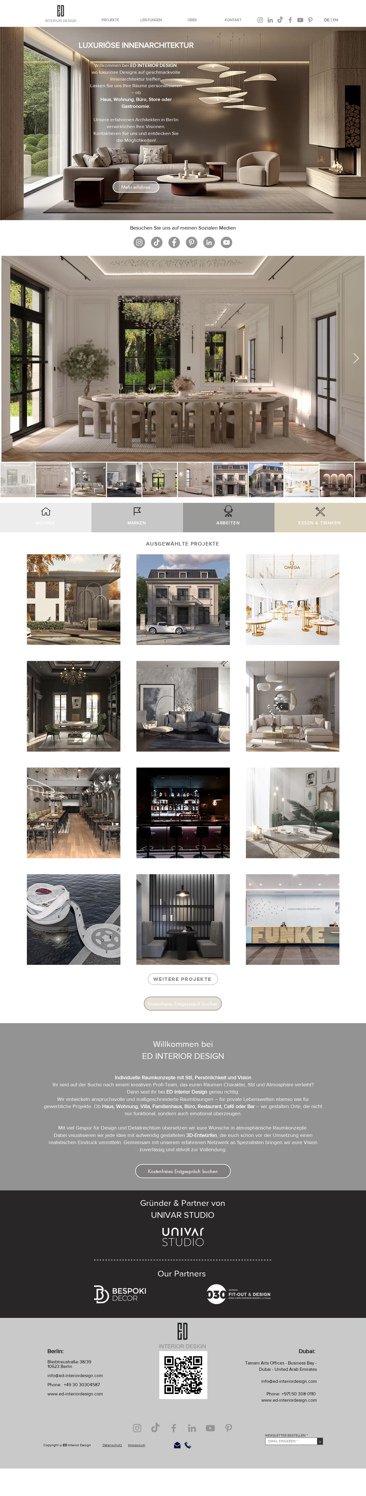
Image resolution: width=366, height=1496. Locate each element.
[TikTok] (280, 20)
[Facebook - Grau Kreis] (174, 242)
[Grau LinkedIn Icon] (270, 20)
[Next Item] (356, 358)
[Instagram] (260, 20)
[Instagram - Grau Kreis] (139, 242)
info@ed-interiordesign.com (75, 1375)
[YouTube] (300, 20)
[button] (192, 20)
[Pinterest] (310, 20)
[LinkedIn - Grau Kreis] (209, 242)
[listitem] (73, 599)
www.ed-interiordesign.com (75, 1393)
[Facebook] (290, 20)
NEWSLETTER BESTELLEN (285, 1435)
